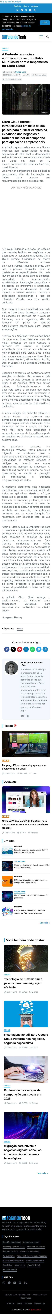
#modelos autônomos (29, 1251)
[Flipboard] (30, 10)
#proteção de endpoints (13, 1260)
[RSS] (34, 10)
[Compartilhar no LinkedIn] (26, 649)
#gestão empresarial (12, 1242)
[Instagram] (17, 10)
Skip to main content (10, 1)
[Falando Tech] (14, 37)
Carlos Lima (20, 72)
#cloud (20, 628)
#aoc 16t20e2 (33, 1265)
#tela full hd (20, 1265)
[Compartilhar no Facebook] (6, 649)
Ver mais (44, 923)
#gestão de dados (31, 1242)
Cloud (5, 49)
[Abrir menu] (41, 37)
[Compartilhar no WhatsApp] (32, 649)
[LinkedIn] (22, 716)
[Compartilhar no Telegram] (38, 649)
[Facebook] (21, 10)
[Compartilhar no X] (13, 649)
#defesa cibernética (35, 1260)
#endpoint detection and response (32, 1256)
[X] (26, 10)
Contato (17, 6)
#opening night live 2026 (14, 1246)
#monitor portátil (10, 1269)
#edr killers (7, 1265)
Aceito (44, 23)
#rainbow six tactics (36, 1246)
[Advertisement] (26, 218)
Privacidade (39, 1303)
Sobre (26, 6)
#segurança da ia (10, 1251)
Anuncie (34, 6)
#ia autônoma (9, 1256)
